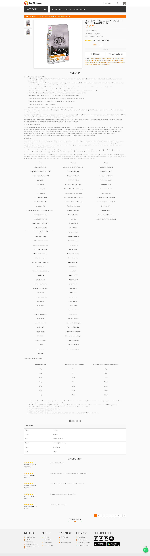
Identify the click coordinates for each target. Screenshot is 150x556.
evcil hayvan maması (102, 58)
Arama (34, 16)
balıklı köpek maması (91, 64)
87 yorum (96, 40)
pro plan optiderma (103, 64)
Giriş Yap (108, 3)
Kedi (60, 9)
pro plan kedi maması (118, 62)
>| (124, 515)
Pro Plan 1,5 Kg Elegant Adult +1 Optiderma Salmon (55, 16)
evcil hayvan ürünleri (118, 60)
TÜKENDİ (105, 49)
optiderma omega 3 (95, 60)
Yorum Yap (105, 40)
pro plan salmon (106, 60)
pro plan (93, 58)
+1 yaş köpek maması (105, 62)
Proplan (93, 31)
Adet (94, 44)
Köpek (54, 9)
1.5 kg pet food (113, 58)
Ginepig (83, 9)
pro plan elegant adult (92, 62)
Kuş (66, 9)
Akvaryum (74, 9)
